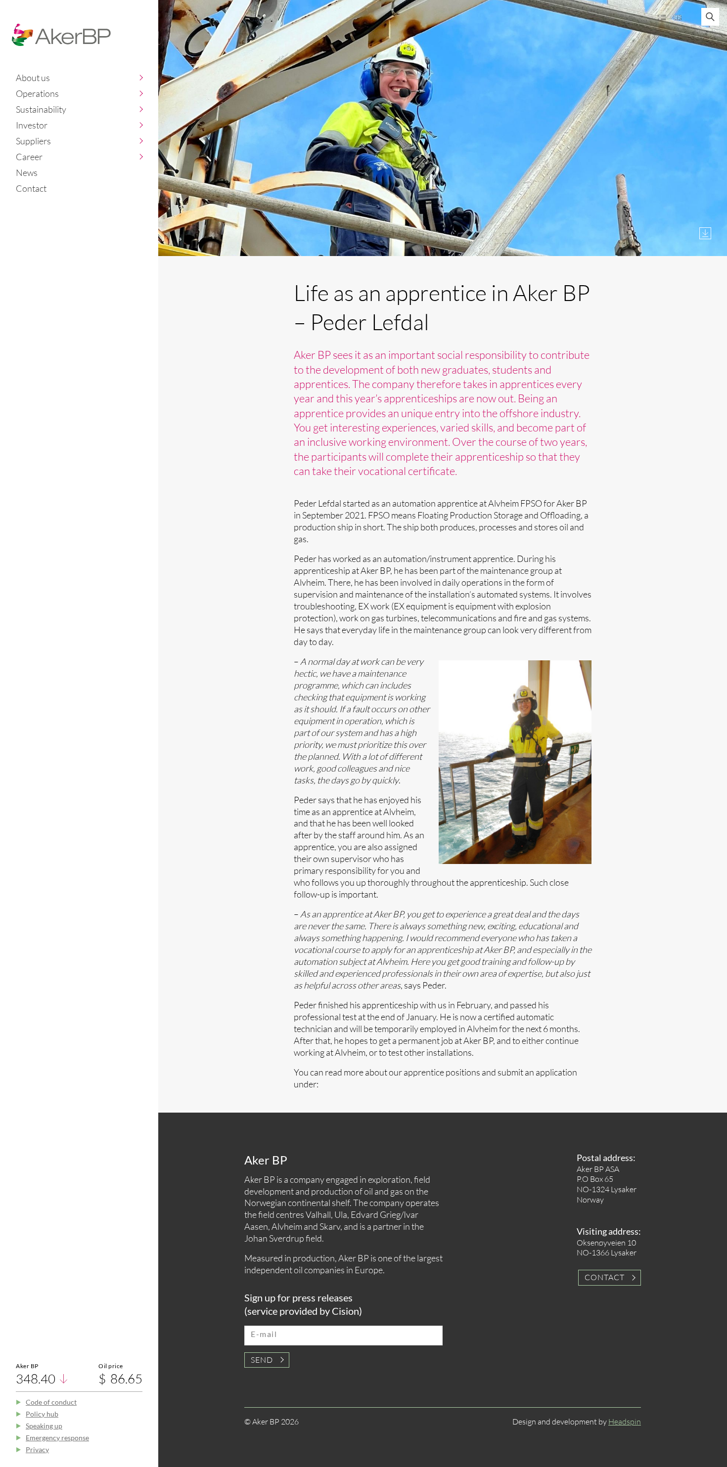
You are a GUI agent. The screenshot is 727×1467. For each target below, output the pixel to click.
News (27, 172)
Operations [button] (37, 93)
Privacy (37, 1449)
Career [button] (29, 156)
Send (262, 1360)
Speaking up (44, 1426)
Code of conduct (51, 1402)
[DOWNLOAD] (705, 233)
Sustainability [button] (41, 109)
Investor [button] (31, 125)
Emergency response (57, 1437)
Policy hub (42, 1414)
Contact (31, 188)
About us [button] (33, 77)
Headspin (624, 1421)
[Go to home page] (61, 35)
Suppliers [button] (33, 140)
